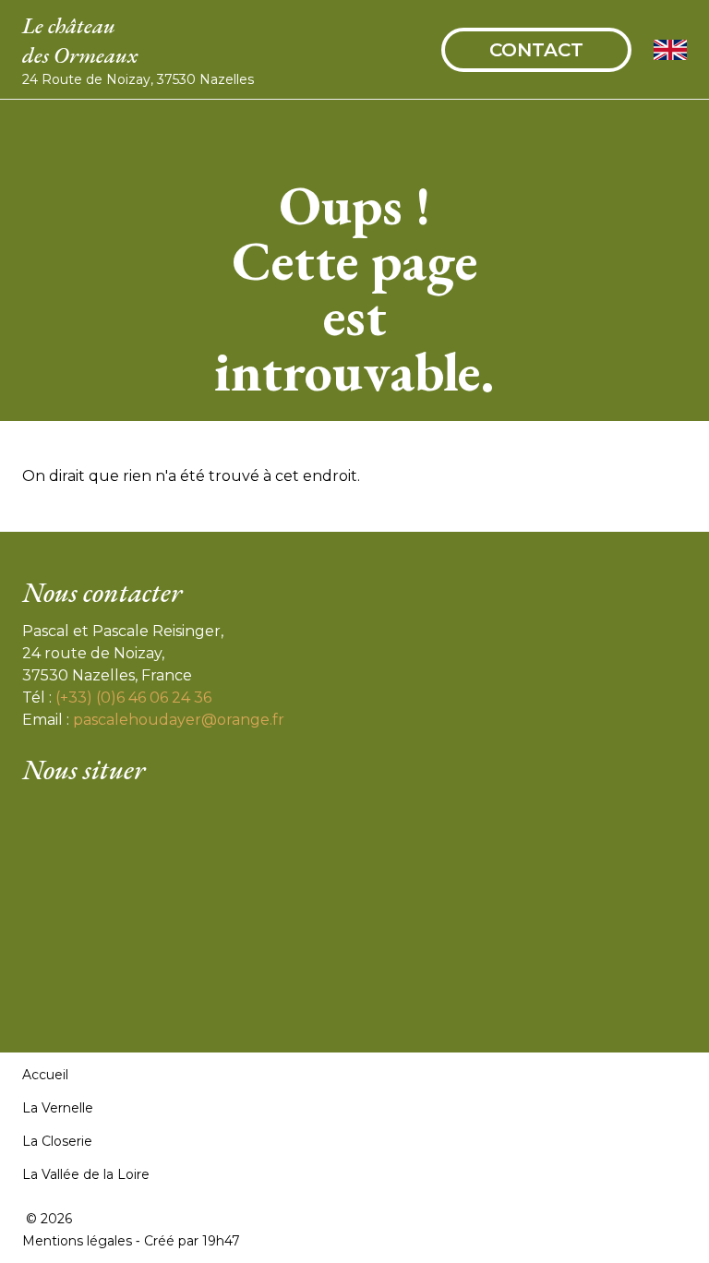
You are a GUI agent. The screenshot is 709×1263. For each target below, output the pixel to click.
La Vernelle (57, 1108)
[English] (670, 50)
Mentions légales (77, 1241)
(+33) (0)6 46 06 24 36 (133, 697)
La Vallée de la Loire (86, 1174)
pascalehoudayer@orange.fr (178, 719)
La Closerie (57, 1141)
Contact (536, 50)
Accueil (45, 1074)
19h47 (221, 1241)
